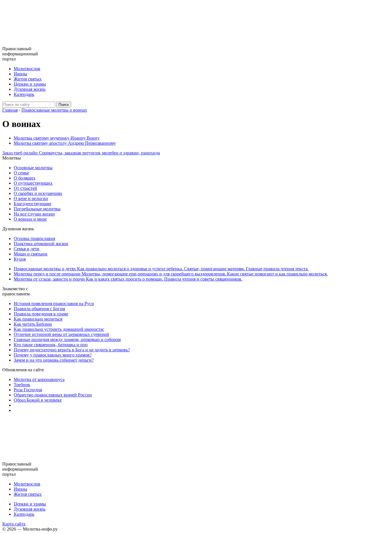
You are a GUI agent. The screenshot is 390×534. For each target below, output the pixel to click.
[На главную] (26, 43)
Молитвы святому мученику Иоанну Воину (57, 138)
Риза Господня (28, 389)
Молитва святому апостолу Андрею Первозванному (65, 143)
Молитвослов (27, 68)
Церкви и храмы (30, 84)
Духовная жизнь (29, 89)
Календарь (24, 94)
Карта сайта (13, 523)
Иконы (20, 73)
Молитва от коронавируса (39, 379)
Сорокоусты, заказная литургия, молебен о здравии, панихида (81, 152)
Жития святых (28, 78)
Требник (22, 384)
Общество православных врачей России (53, 394)
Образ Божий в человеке (38, 400)
